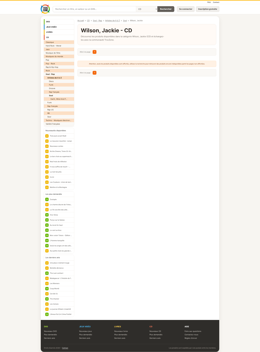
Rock (48, 71)
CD (47, 37)
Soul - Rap (97, 20)
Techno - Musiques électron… (58, 120)
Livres (49, 32)
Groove (50, 88)
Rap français (52, 92)
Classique (50, 42)
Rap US (49, 110)
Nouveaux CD (155, 331)
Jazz (48, 49)
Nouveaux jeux (85, 331)
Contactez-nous (191, 334)
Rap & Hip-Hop (52, 67)
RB (48, 113)
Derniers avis (49, 338)
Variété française (53, 124)
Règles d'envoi (191, 338)
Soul (48, 117)
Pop (47, 60)
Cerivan (65, 348)
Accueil (80, 20)
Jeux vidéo (51, 27)
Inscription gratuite (207, 9)
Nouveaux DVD (50, 331)
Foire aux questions (193, 331)
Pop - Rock (50, 63)
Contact (216, 2)
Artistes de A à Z (112, 20)
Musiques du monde (54, 56)
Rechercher (166, 9)
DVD (48, 22)
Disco (50, 81)
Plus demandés (50, 334)
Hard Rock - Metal (53, 46)
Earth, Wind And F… (56, 99)
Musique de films (53, 53)
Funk (49, 85)
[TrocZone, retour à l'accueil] (45, 9)
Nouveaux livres (121, 331)
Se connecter (185, 9)
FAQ (209, 2)
